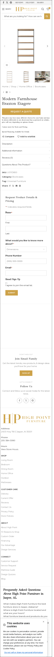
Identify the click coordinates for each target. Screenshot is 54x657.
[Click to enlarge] (7, 65)
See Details (25, 132)
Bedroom (5, 464)
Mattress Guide (8, 570)
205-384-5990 (8, 440)
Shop (13, 86)
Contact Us (6, 507)
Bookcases (40, 86)
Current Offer (7, 498)
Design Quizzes (8, 574)
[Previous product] (3, 92)
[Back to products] (6, 92)
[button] (4, 46)
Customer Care (9, 489)
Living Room (7, 460)
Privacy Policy (7, 511)
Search (47, 16)
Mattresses (6, 482)
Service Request (8, 565)
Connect (6, 557)
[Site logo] (26, 9)
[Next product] (9, 92)
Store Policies (7, 516)
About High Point (9, 527)
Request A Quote (21, 111)
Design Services (8, 549)
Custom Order (7, 536)
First (7, 222)
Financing (5, 541)
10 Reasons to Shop (10, 532)
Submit (11, 293)
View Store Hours (9, 449)
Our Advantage (8, 545)
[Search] (42, 9)
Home (5, 86)
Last (7, 233)
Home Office (25, 86)
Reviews (5, 502)
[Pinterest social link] (11, 3)
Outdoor (5, 478)
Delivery (5, 494)
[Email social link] (16, 186)
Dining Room (7, 469)
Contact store (7, 127)
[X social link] (7, 3)
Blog (3, 579)
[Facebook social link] (3, 3)
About (4, 523)
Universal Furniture (16, 181)
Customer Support (9, 561)
